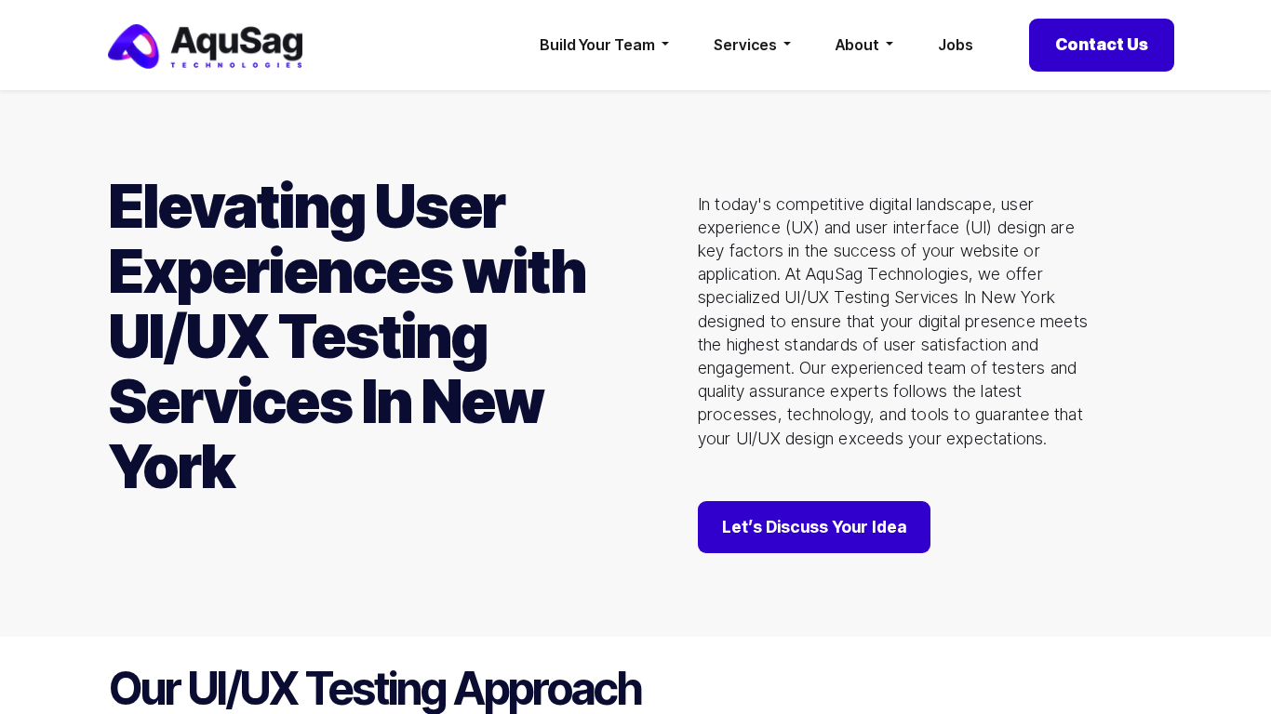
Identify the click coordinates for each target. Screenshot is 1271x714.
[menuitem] (956, 45)
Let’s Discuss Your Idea (814, 526)
